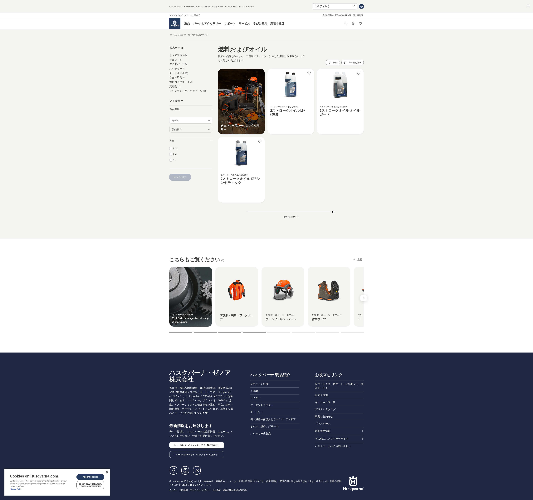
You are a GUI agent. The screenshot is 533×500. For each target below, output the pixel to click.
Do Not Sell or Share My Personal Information (90, 485)
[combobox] (190, 120)
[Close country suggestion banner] (528, 5)
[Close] (107, 472)
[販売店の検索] (353, 23)
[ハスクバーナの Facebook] (173, 470)
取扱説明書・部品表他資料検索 (337, 15)
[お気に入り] (360, 23)
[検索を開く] (346, 23)
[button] (187, 23)
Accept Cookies (90, 477)
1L (174, 160)
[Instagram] (185, 470)
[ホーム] (174, 23)
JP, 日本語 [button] (195, 15)
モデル (175, 120)
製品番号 (177, 129)
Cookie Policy (16, 489)
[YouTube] (197, 470)
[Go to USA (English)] (361, 6)
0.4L (175, 154)
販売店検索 (358, 15)
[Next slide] (363, 298)
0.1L (175, 148)
